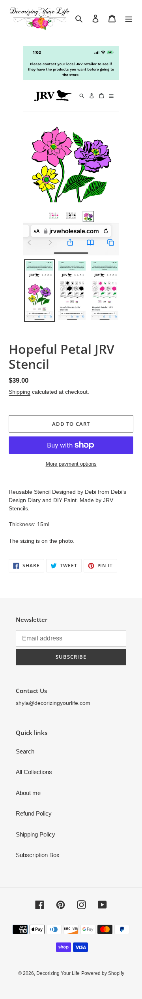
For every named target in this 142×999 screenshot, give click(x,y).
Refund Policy (34, 813)
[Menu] (128, 18)
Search (25, 751)
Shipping (19, 392)
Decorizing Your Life (58, 973)
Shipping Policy (35, 834)
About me (28, 792)
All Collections (34, 772)
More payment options (71, 464)
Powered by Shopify (102, 973)
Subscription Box (38, 855)
